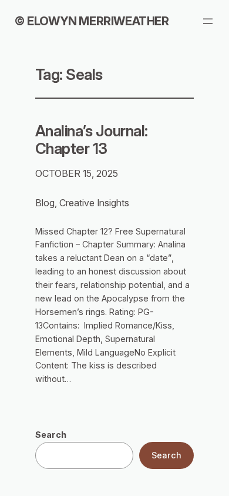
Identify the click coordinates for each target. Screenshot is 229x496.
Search (50, 435)
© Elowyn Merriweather (91, 21)
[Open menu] (208, 21)
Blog (45, 203)
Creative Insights (94, 203)
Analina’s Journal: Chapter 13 (91, 139)
